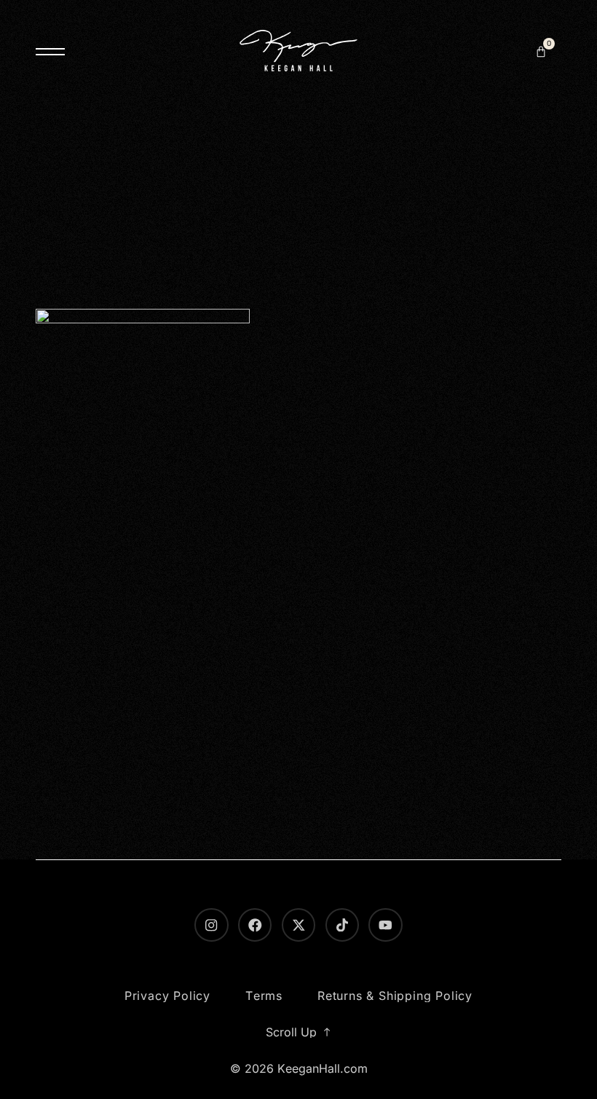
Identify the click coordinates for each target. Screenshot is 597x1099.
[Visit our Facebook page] (255, 925)
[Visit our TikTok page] (342, 925)
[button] (541, 51)
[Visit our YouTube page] (385, 925)
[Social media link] (298, 925)
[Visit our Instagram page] (211, 925)
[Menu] (50, 51)
